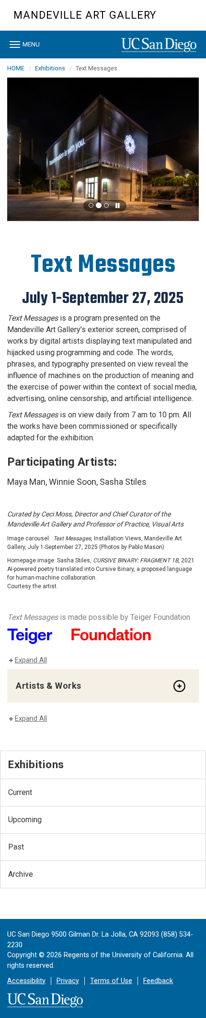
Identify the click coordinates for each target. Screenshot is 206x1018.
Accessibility (26, 981)
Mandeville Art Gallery (84, 15)
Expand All (31, 660)
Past (16, 846)
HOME (15, 68)
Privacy (68, 981)
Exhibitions (50, 68)
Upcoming (25, 819)
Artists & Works (48, 686)
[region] (103, 149)
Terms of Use (111, 981)
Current (20, 792)
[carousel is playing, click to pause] (118, 206)
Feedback (158, 981)
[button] (91, 205)
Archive (20, 874)
